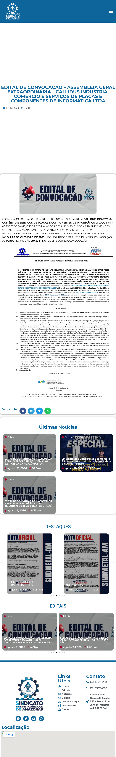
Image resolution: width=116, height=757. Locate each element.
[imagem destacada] (29, 564)
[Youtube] (33, 718)
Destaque (69, 437)
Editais (10, 437)
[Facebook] (18, 718)
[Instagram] (41, 718)
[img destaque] (29, 453)
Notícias (79, 437)
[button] (111, 11)
